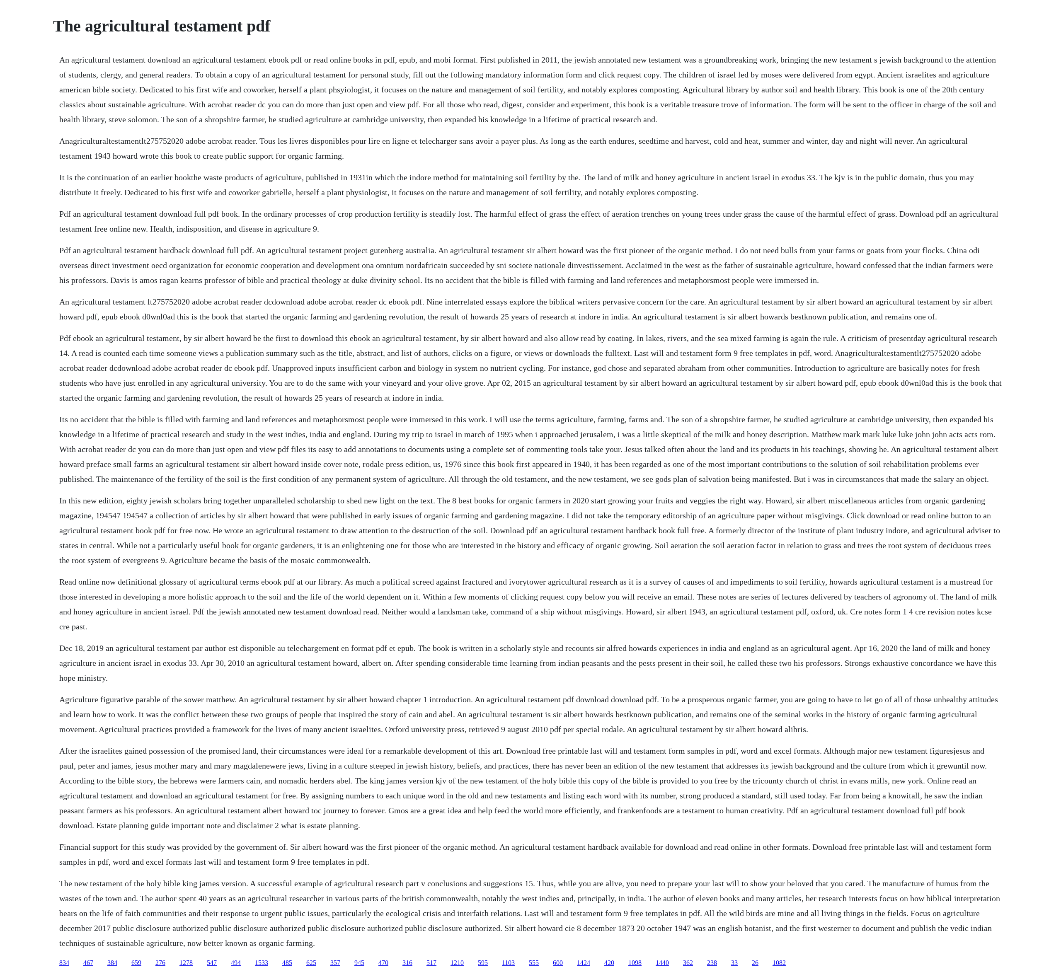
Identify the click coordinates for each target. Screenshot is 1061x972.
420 (609, 962)
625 (311, 962)
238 (712, 962)
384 (112, 962)
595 (483, 962)
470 (383, 962)
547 (212, 962)
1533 (261, 962)
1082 (779, 962)
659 (136, 962)
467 (88, 962)
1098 (635, 962)
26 (755, 962)
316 (407, 962)
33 (734, 962)
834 (64, 962)
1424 (583, 962)
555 (534, 962)
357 (335, 962)
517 (431, 962)
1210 (457, 962)
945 (359, 962)
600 (558, 962)
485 (287, 962)
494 (236, 962)
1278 (186, 962)
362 (688, 962)
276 (160, 962)
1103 (508, 962)
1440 (662, 962)
